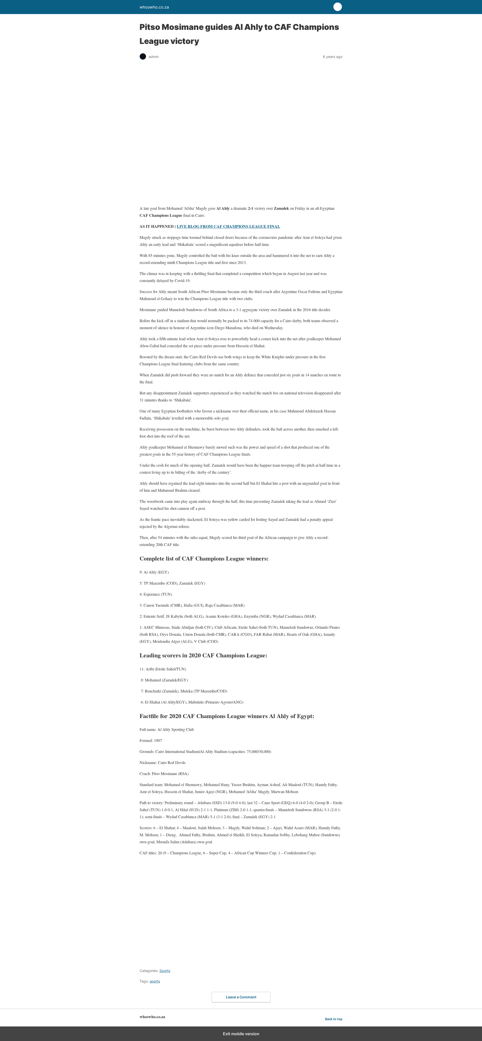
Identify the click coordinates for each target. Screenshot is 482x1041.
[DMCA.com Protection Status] (220, 959)
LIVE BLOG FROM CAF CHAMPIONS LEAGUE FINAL (228, 226)
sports (155, 981)
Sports (164, 970)
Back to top (333, 1019)
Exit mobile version (241, 1033)
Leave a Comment (241, 997)
